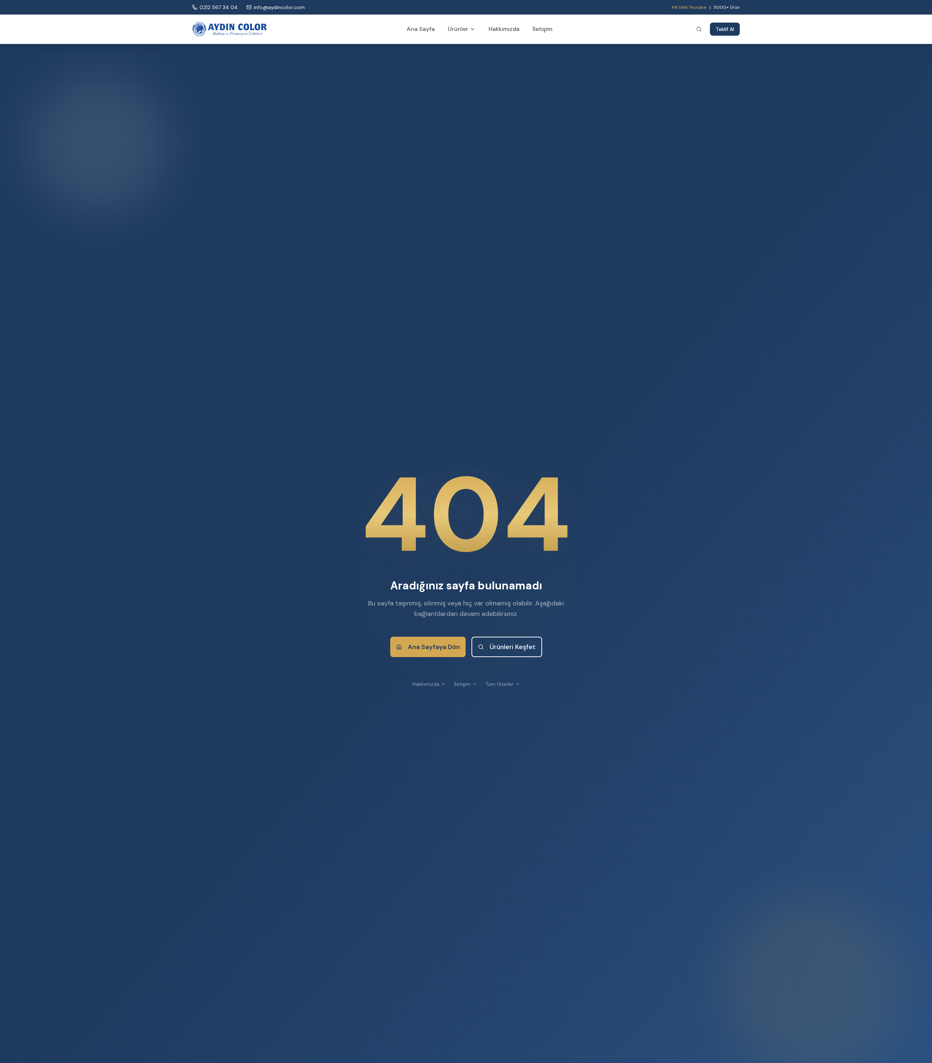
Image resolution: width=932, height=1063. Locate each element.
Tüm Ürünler (499, 684)
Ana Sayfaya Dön (434, 647)
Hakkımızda (504, 29)
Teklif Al (725, 29)
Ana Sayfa (421, 29)
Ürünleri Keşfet (513, 647)
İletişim (542, 29)
